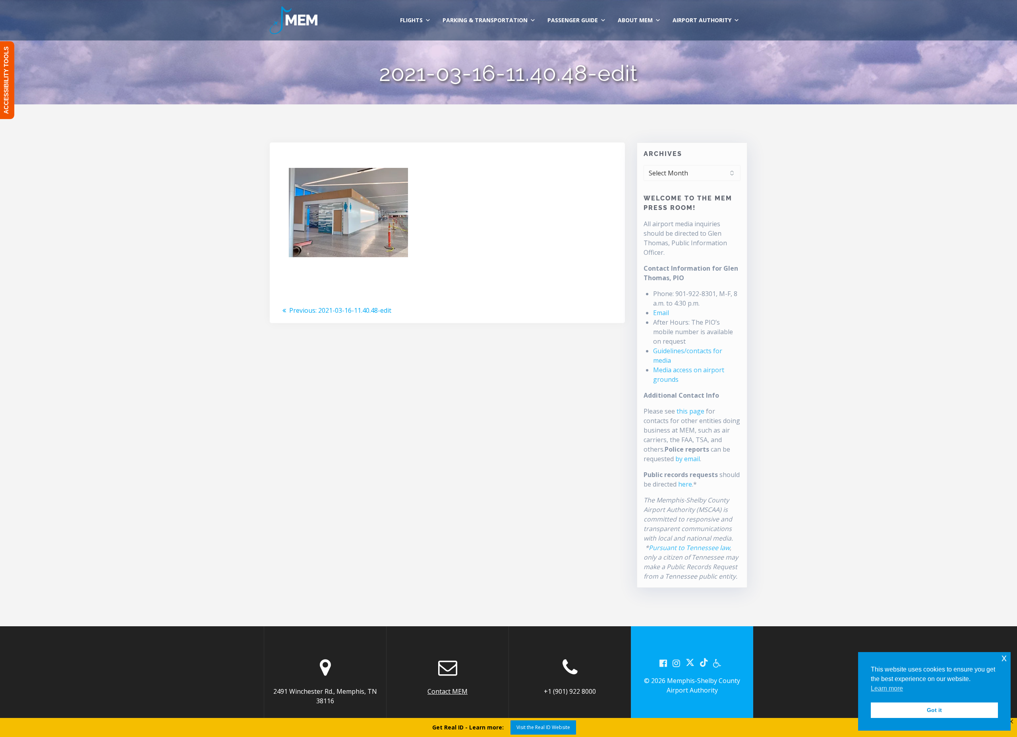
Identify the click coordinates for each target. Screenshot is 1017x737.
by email (687, 458)
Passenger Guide (572, 20)
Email (661, 312)
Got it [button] (934, 710)
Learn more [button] (887, 688)
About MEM (635, 20)
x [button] (1004, 658)
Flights (411, 20)
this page (690, 411)
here (685, 484)
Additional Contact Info (681, 395)
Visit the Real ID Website (543, 727)
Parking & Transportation (485, 20)
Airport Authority (702, 20)
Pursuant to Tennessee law (689, 547)
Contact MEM (447, 691)
